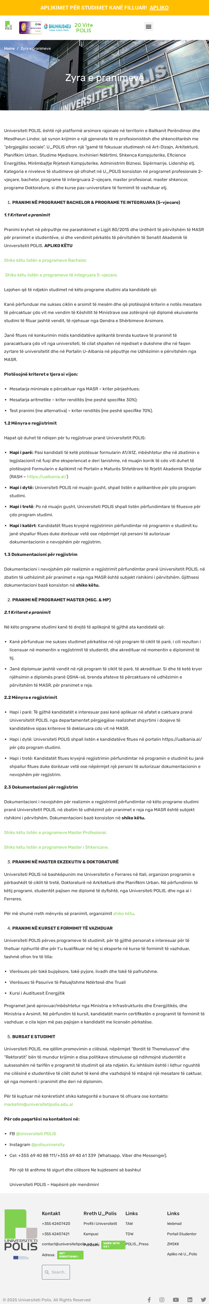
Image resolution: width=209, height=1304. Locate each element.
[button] (148, 26)
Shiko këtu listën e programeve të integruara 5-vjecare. (61, 275)
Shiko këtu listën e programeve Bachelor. (46, 260)
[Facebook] (149, 1300)
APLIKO (159, 7)
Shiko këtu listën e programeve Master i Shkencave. (57, 847)
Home (9, 48)
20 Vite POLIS (83, 27)
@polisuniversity (48, 1144)
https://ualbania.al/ (47, 476)
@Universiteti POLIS (35, 1133)
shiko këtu (123, 913)
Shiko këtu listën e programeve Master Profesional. (56, 832)
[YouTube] (176, 1300)
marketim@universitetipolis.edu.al (38, 1104)
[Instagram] (162, 1300)
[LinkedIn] (190, 1300)
